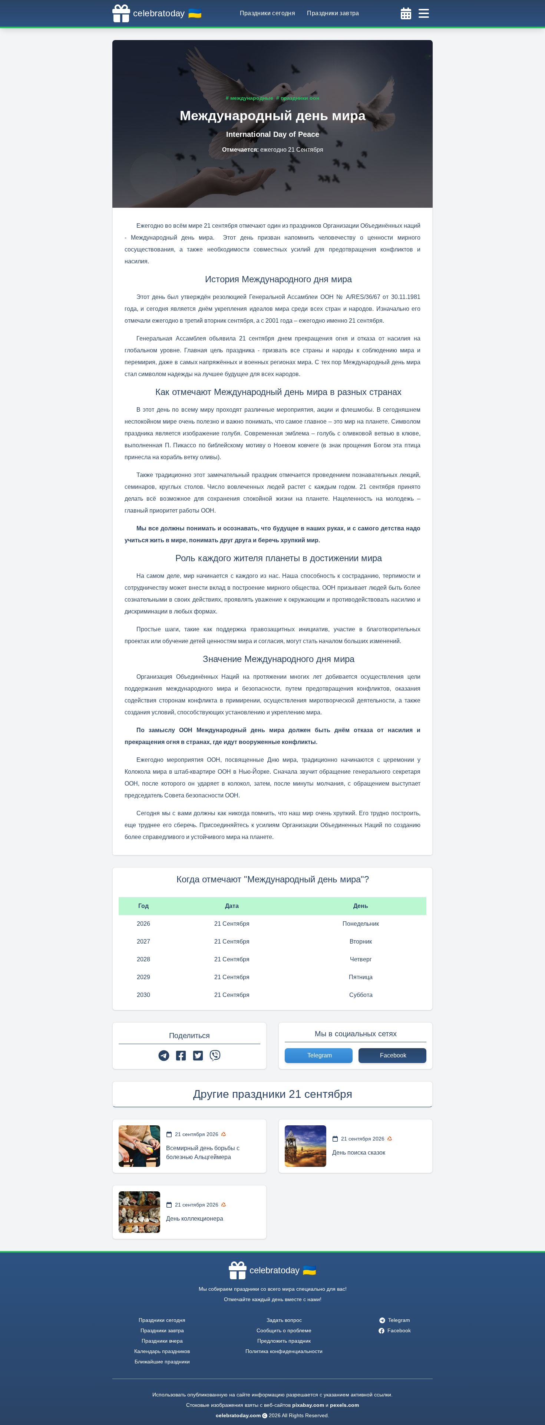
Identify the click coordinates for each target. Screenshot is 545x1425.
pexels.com (344, 1405)
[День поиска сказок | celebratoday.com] (305, 1146)
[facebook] (180, 1055)
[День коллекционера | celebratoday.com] (139, 1212)
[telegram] (163, 1055)
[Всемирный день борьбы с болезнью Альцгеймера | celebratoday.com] (139, 1146)
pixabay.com (308, 1405)
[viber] (215, 1055)
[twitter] (198, 1055)
